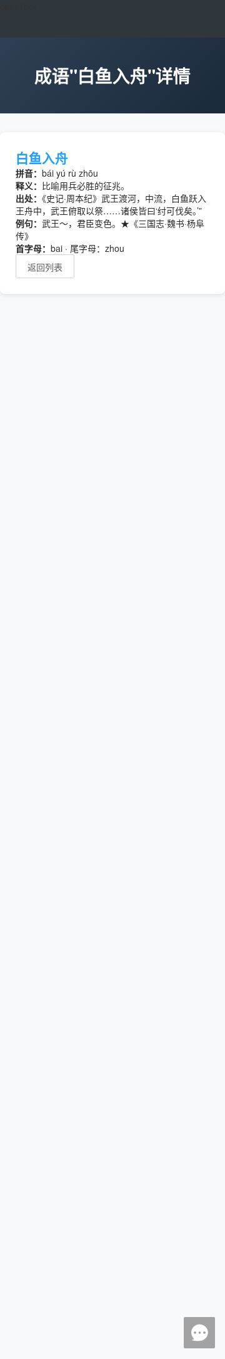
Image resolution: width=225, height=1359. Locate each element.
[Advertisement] (112, 834)
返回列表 (45, 267)
